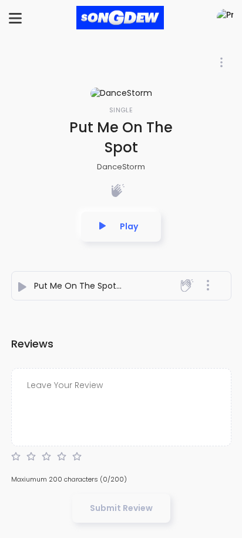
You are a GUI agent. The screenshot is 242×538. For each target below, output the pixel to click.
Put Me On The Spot (75, 286)
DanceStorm (121, 166)
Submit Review (121, 508)
